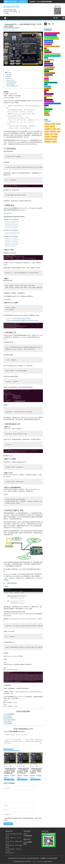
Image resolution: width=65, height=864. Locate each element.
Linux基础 (46, 50)
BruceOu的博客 (12, 6)
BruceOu (16, 30)
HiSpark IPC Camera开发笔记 (52, 46)
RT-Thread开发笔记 (49, 67)
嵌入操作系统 (47, 88)
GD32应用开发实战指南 (50, 35)
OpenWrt (54, 141)
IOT (51, 133)
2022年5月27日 (8, 764)
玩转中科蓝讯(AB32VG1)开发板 (52, 103)
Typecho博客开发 (49, 69)
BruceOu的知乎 (8, 723)
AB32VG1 (47, 123)
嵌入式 (46, 84)
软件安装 (46, 113)
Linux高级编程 (48, 52)
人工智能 (46, 77)
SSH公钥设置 (7, 299)
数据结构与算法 (48, 96)
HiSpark (47, 133)
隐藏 (10, 72)
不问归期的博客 (28, 836)
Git (58, 128)
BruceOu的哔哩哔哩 (9, 714)
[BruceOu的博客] (5, 18)
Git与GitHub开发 (48, 41)
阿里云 (25, 844)
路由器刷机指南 (48, 109)
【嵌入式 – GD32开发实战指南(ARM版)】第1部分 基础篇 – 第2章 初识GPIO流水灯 (13, 741)
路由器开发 (47, 111)
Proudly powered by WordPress (22, 861)
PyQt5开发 (47, 61)
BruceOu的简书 (8, 721)
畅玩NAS (46, 105)
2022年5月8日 (34, 764)
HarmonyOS (20, 734)
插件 (45, 92)
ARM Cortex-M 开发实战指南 (52, 33)
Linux (45, 48)
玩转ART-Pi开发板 (49, 101)
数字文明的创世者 (49, 94)
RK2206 (25, 734)
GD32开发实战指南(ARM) (51, 37)
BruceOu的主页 (8, 716)
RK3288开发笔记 (48, 63)
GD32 (54, 128)
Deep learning (48, 128)
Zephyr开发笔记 (48, 75)
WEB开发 (46, 71)
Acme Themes (48, 861)
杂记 (45, 98)
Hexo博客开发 (48, 44)
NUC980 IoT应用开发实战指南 (52, 54)
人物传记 (46, 79)
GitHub (47, 131)
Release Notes (8, 213)
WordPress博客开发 (49, 73)
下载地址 (6, 586)
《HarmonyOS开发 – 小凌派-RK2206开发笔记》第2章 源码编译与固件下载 (33, 741)
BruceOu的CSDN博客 (9, 719)
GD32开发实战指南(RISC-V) (51, 39)
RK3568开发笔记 (48, 65)
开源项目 (46, 90)
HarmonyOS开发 (48, 42)
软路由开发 (47, 115)
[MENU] (63, 18)
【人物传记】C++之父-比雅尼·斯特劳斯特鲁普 (40, 1)
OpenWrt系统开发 (49, 60)
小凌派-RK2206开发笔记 (10, 734)
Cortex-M (52, 126)
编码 (45, 107)
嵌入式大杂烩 (47, 86)
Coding (47, 126)
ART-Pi (53, 123)
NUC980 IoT (48, 141)
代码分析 (46, 80)
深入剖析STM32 (48, 99)
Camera (58, 123)
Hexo (59, 131)
